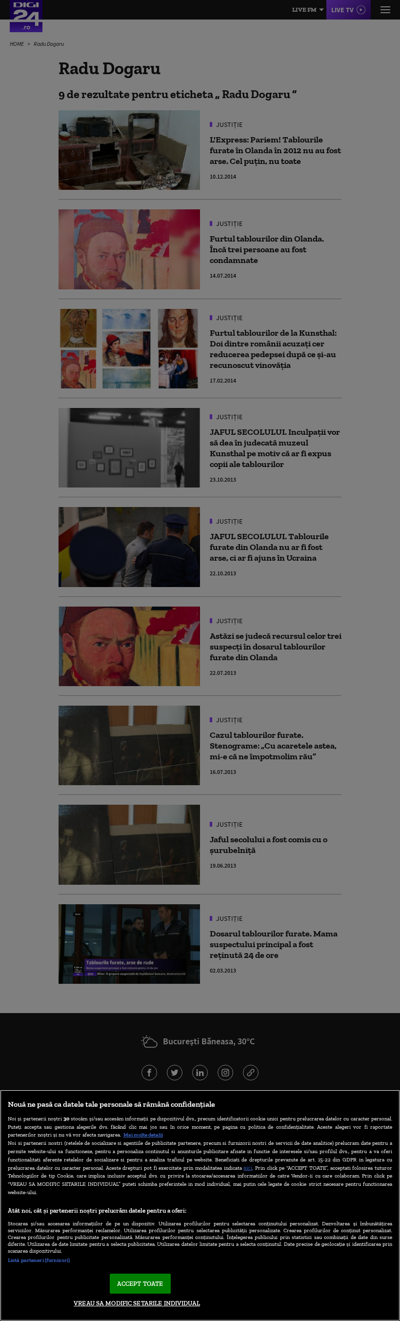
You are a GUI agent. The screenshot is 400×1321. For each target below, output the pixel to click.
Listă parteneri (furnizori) (39, 1260)
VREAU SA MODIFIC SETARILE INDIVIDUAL (137, 1303)
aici (247, 1167)
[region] (200, 1205)
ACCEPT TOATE (140, 1283)
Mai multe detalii (143, 1134)
